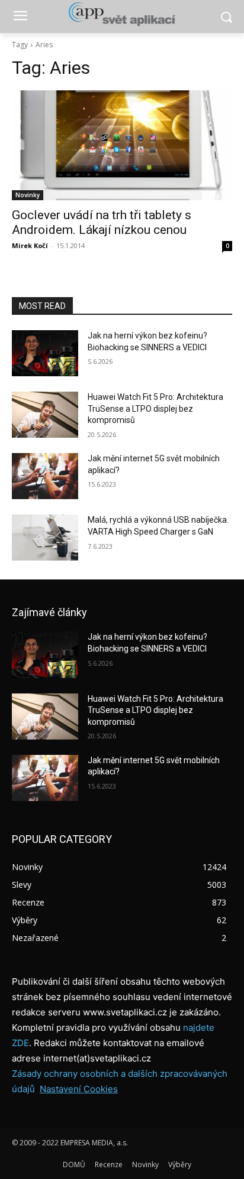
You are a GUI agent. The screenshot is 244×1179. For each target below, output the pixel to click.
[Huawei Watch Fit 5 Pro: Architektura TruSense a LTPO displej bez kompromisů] (45, 415)
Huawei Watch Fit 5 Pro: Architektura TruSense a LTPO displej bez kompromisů (155, 408)
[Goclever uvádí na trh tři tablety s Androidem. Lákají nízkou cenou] (122, 145)
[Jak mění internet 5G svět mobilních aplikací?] (45, 476)
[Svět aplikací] (122, 14)
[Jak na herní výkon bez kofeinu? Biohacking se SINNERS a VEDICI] (45, 353)
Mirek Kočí (30, 245)
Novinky (27, 195)
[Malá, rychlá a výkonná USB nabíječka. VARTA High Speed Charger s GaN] (45, 537)
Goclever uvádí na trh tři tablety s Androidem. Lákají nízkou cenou (101, 222)
